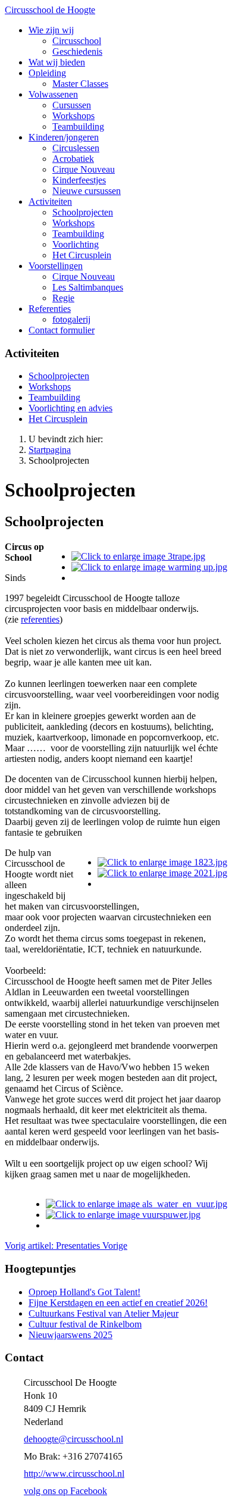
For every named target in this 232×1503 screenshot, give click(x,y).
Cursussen (71, 105)
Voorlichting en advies (70, 408)
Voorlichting (75, 244)
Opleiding (47, 73)
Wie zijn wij (51, 30)
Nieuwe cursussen (86, 191)
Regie (63, 298)
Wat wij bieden (57, 62)
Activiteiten (50, 201)
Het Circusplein (81, 255)
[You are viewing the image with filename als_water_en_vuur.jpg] (136, 1204)
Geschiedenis (77, 51)
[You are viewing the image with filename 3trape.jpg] (138, 556)
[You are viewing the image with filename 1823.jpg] (162, 862)
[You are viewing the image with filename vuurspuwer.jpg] (123, 1215)
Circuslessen (75, 148)
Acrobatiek (73, 159)
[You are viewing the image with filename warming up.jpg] (149, 567)
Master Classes (80, 84)
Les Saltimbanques (87, 287)
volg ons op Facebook (65, 1491)
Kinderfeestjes (79, 180)
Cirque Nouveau (83, 169)
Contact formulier (62, 330)
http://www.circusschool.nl (74, 1473)
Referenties (50, 309)
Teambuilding (78, 126)
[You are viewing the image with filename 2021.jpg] (162, 873)
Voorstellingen (56, 266)
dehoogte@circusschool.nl (73, 1439)
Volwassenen (53, 94)
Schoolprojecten (82, 212)
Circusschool (76, 41)
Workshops (73, 116)
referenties (40, 619)
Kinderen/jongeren (64, 137)
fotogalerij (71, 319)
